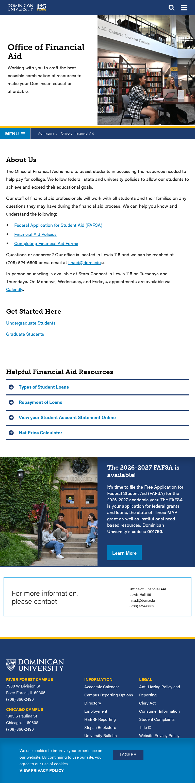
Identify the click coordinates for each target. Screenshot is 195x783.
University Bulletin (100, 735)
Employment (95, 711)
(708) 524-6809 (141, 605)
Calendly (14, 289)
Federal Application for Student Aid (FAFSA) (58, 225)
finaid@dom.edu (84, 262)
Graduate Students (25, 334)
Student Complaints (157, 719)
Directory (92, 703)
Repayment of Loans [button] (40, 402)
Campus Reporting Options (108, 695)
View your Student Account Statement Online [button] (67, 417)
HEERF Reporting (100, 719)
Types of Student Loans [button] (44, 386)
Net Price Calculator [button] (40, 432)
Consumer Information (159, 711)
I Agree (128, 755)
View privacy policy (42, 770)
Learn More (124, 553)
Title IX (145, 727)
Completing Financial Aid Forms (46, 243)
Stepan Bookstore (100, 727)
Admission (46, 133)
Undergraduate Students (31, 322)
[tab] (97, 386)
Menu (12, 133)
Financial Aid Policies (35, 234)
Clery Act (147, 703)
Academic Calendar (101, 687)
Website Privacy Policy (159, 735)
